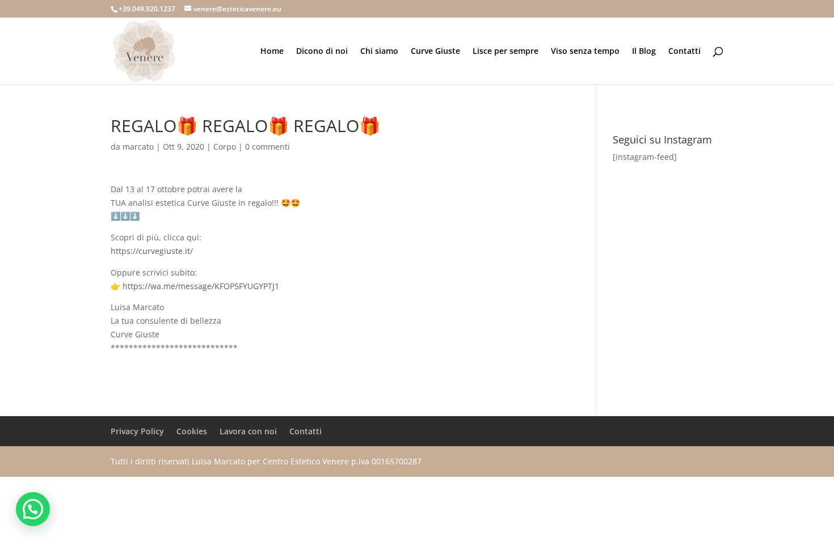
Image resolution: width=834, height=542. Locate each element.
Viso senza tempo (585, 51)
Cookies (191, 431)
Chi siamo (379, 51)
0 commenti (267, 146)
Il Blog (644, 51)
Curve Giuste (435, 51)
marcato (138, 146)
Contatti (684, 51)
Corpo (224, 146)
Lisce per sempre (505, 51)
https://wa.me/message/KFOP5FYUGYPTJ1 (201, 286)
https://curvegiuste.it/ (152, 250)
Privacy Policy (137, 431)
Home (272, 51)
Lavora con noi (248, 431)
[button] (33, 509)
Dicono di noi (322, 51)
